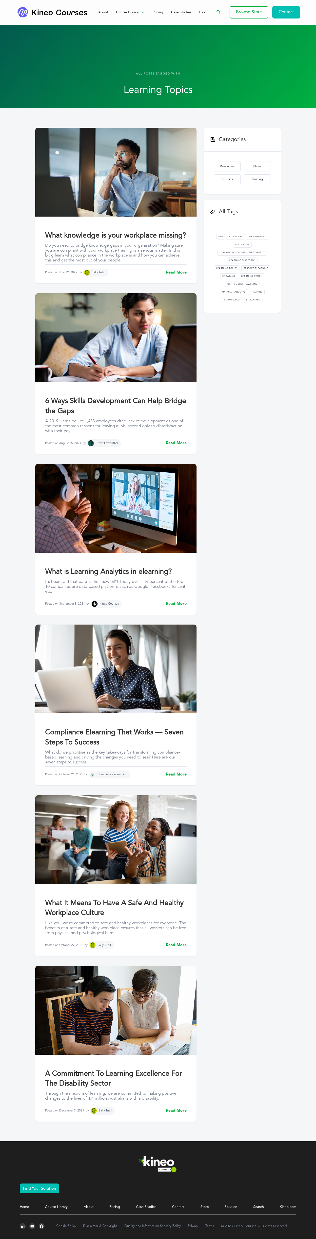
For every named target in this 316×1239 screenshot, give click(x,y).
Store (204, 1207)
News (257, 166)
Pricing (158, 12)
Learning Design (251, 276)
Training (257, 179)
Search (258, 1207)
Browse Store (249, 12)
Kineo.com (288, 1207)
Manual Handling (233, 292)
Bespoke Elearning (256, 268)
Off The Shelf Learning (242, 284)
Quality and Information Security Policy (152, 1226)
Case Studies (181, 12)
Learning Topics (226, 268)
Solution (231, 1207)
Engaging (228, 276)
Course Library (56, 1207)
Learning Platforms (242, 260)
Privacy (193, 1226)
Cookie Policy (66, 1226)
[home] (52, 12)
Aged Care (236, 237)
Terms (209, 1226)
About (103, 12)
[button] (130, 12)
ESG (220, 237)
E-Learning (253, 300)
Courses (227, 179)
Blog (202, 12)
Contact (286, 12)
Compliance (232, 300)
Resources (227, 166)
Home (24, 1207)
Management (257, 237)
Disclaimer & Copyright (100, 1226)
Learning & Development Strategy (242, 253)
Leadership (242, 245)
